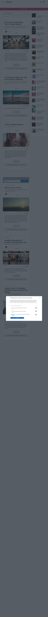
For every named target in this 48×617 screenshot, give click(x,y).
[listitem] (24, 305)
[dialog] (24, 308)
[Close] (40, 298)
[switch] (35, 308)
